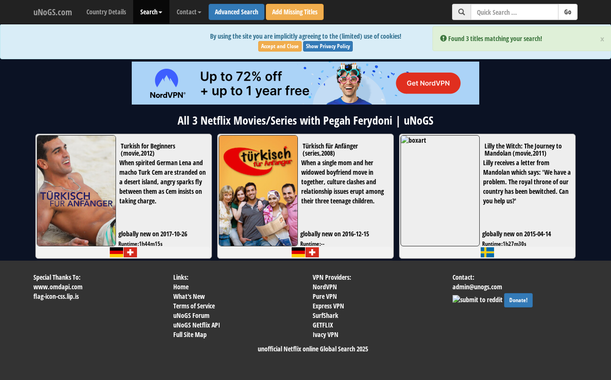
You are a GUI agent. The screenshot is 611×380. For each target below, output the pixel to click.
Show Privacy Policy (328, 46)
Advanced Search (236, 11)
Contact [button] (187, 11)
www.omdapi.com (58, 286)
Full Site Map (190, 334)
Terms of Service (194, 305)
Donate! (518, 300)
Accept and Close (280, 46)
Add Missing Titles (294, 11)
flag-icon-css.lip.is (56, 296)
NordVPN (325, 286)
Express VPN (328, 305)
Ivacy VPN (325, 334)
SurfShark (325, 315)
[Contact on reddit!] (478, 298)
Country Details (106, 11)
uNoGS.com (52, 12)
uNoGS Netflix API (196, 324)
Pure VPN (325, 296)
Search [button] (149, 11)
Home (181, 286)
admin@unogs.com (477, 286)
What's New (189, 296)
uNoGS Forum (191, 315)
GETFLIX (323, 324)
